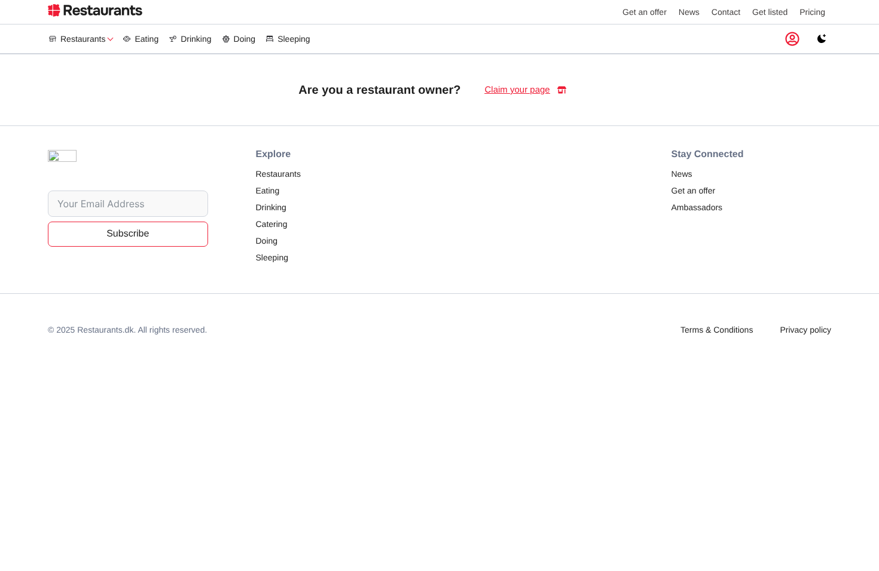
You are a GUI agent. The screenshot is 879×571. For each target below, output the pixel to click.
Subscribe (127, 234)
